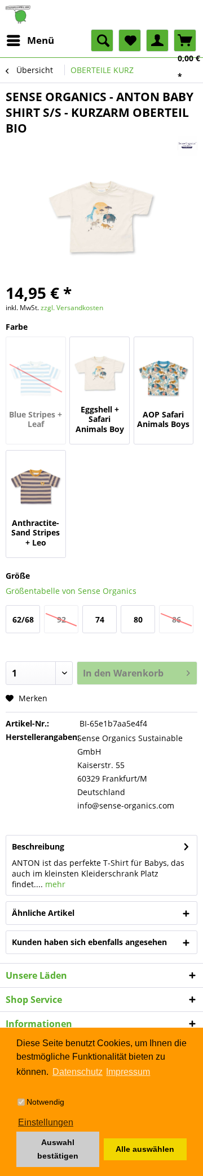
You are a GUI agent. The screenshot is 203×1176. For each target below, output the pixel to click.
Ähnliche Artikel (43, 912)
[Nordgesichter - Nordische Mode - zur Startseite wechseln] (101, 15)
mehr (54, 884)
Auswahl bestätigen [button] (57, 1149)
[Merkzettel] (129, 40)
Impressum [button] (128, 1072)
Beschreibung (38, 846)
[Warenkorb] (185, 40)
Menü (40, 40)
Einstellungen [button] (45, 1122)
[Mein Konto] (157, 40)
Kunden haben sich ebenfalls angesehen (89, 942)
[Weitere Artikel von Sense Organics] (187, 146)
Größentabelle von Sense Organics (71, 590)
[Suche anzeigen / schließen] (102, 40)
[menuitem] (30, 40)
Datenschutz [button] (77, 1072)
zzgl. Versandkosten (72, 307)
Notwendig (45, 1101)
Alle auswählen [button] (145, 1149)
